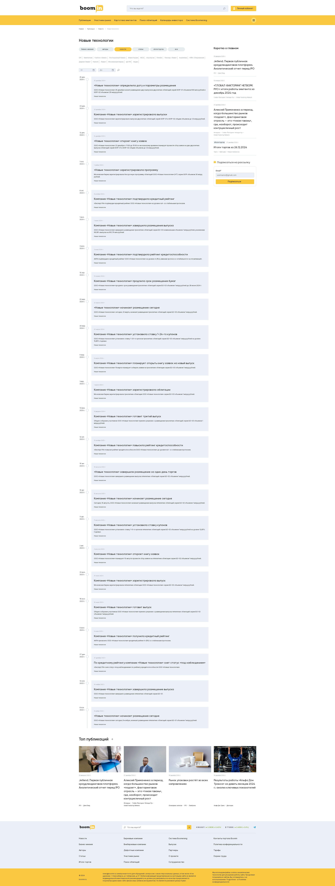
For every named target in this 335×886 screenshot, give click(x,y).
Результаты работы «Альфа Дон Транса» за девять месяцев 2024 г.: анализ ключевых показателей (235, 784)
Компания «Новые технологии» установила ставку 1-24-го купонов (135, 334)
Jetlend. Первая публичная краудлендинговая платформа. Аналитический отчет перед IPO (234, 65)
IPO (215, 73)
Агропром (150, 58)
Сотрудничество (176, 862)
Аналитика (183, 58)
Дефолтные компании (134, 850)
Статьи (140, 49)
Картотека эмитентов (125, 20)
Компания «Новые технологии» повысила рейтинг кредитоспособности (138, 445)
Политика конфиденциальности (228, 844)
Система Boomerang (196, 20)
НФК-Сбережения (196, 58)
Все (176, 49)
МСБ (142, 58)
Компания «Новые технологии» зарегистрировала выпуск (130, 580)
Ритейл (159, 58)
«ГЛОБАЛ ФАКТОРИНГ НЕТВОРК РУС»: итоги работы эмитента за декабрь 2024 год (234, 89)
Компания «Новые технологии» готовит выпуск (123, 607)
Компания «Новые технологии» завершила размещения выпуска (134, 225)
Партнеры (173, 850)
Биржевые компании (133, 838)
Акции (135, 62)
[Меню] (253, 20)
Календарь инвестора (171, 20)
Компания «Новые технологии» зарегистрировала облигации (132, 389)
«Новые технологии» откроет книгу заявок (120, 141)
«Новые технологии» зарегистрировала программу (126, 169)
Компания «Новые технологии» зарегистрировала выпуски (130, 114)
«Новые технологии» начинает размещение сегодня (127, 307)
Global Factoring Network (244, 97)
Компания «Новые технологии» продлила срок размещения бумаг (135, 281)
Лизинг (103, 62)
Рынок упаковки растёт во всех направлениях (188, 782)
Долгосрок (230, 805)
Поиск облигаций (148, 20)
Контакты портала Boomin (225, 838)
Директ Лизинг (84, 62)
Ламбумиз (192, 805)
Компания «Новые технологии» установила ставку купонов (130, 525)
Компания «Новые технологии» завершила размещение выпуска (134, 689)
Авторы (105, 49)
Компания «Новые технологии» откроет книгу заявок (126, 554)
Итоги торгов (159, 49)
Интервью (217, 132)
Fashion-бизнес (101, 58)
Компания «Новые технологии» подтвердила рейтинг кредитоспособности (141, 254)
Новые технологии (100, 96)
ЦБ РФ (128, 62)
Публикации (85, 20)
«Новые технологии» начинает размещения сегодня (126, 715)
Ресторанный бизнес (117, 58)
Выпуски (172, 844)
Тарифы (217, 850)
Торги (215, 151)
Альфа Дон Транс (219, 805)
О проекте (173, 856)
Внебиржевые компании (135, 844)
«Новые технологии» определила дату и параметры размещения (135, 85)
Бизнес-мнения (87, 49)
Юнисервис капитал (175, 805)
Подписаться (234, 181)
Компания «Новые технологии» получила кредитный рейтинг (131, 636)
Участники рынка (102, 20)
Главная (81, 29)
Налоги (95, 62)
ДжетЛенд (221, 73)
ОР (80, 58)
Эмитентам (88, 58)
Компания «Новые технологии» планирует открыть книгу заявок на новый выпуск (144, 363)
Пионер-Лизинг (170, 58)
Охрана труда (220, 856)
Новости (101, 29)
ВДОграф (222, 151)
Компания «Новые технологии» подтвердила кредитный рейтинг (134, 198)
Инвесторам (133, 58)
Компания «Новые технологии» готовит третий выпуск (127, 416)
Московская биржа (116, 62)
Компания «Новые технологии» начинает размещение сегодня (133, 498)
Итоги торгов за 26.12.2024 (230, 147)
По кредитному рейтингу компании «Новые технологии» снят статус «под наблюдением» (149, 662)
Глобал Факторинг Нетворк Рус (224, 97)
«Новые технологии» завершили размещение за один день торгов (135, 471)
